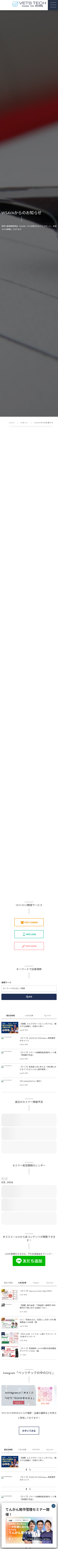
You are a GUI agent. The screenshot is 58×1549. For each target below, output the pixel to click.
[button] (53, 5)
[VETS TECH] (29, 4)
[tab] (10, 1015)
